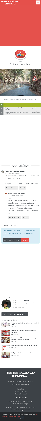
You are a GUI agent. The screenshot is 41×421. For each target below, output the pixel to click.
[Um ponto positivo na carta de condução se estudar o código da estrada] (5, 340)
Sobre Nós (20, 389)
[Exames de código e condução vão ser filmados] (5, 333)
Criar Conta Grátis (12, 240)
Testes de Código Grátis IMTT (10, 2)
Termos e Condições (20, 391)
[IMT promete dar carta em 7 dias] (5, 355)
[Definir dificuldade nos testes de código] (5, 348)
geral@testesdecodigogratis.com (22, 401)
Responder (12, 188)
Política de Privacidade (20, 394)
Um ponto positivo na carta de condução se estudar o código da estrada (25, 338)
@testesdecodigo (22, 404)
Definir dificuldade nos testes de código (24, 345)
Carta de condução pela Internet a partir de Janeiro (25, 323)
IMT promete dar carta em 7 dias (21, 353)
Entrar (25, 240)
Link (23, 188)
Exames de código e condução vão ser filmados (23, 331)
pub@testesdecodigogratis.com (20, 410)
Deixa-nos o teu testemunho (14, 314)
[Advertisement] (20, 25)
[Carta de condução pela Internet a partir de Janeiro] (5, 325)
